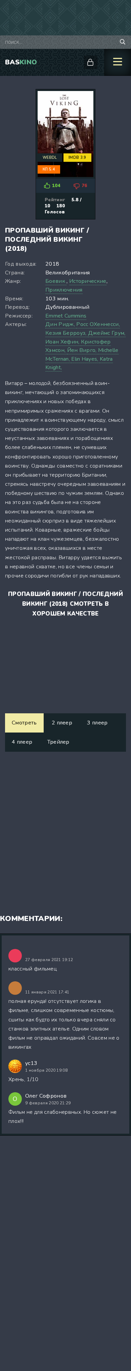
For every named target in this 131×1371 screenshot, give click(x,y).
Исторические (87, 281)
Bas (21, 62)
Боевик (56, 281)
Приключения (64, 290)
